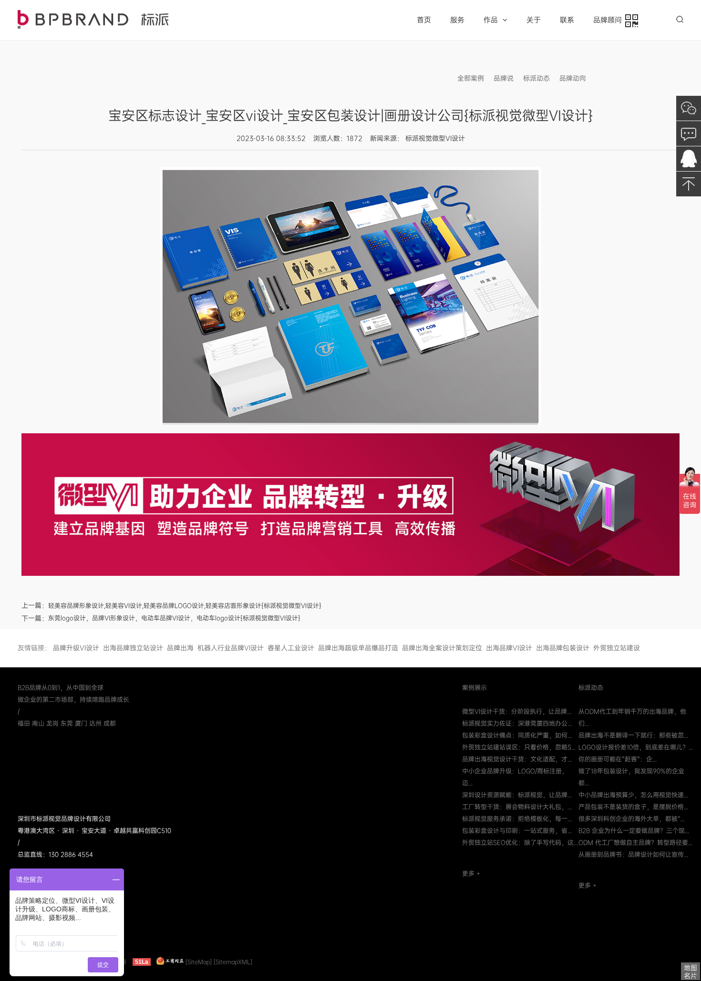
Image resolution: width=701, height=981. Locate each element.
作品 (491, 20)
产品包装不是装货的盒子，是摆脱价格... (633, 807)
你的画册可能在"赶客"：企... (617, 759)
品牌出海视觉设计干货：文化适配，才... (517, 759)
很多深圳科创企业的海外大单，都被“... (631, 819)
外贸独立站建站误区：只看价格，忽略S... (519, 747)
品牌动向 (572, 78)
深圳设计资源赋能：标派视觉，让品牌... (517, 795)
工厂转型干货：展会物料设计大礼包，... (517, 807)
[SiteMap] (199, 962)
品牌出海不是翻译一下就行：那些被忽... (633, 735)
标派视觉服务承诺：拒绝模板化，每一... (517, 819)
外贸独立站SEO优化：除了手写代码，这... (520, 842)
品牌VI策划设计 (93, 19)
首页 (424, 20)
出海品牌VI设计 (509, 648)
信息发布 (609, 78)
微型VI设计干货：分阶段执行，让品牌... (516, 711)
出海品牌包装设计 (562, 648)
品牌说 (504, 78)
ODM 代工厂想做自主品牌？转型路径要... (635, 842)
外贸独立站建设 (616, 648)
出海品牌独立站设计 (133, 648)
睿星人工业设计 (291, 648)
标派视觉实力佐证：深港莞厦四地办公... (517, 723)
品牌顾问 (609, 20)
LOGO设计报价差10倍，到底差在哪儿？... (635, 747)
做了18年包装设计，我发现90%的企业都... (631, 777)
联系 (567, 20)
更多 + (471, 873)
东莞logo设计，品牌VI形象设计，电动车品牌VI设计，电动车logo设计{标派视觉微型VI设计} (174, 618)
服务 (457, 20)
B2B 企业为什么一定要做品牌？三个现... (633, 831)
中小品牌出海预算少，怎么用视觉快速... (633, 795)
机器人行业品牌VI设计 (230, 648)
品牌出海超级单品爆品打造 (358, 648)
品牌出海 (180, 648)
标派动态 (536, 78)
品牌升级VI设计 (76, 648)
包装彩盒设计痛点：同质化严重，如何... (517, 735)
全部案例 (470, 78)
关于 (533, 20)
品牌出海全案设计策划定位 (442, 648)
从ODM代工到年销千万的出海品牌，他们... (632, 717)
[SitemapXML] (233, 962)
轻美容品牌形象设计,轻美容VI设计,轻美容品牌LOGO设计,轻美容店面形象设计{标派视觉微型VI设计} (184, 606)
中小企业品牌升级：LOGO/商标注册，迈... (515, 777)
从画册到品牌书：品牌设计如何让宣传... (633, 854)
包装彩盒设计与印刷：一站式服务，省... (517, 831)
